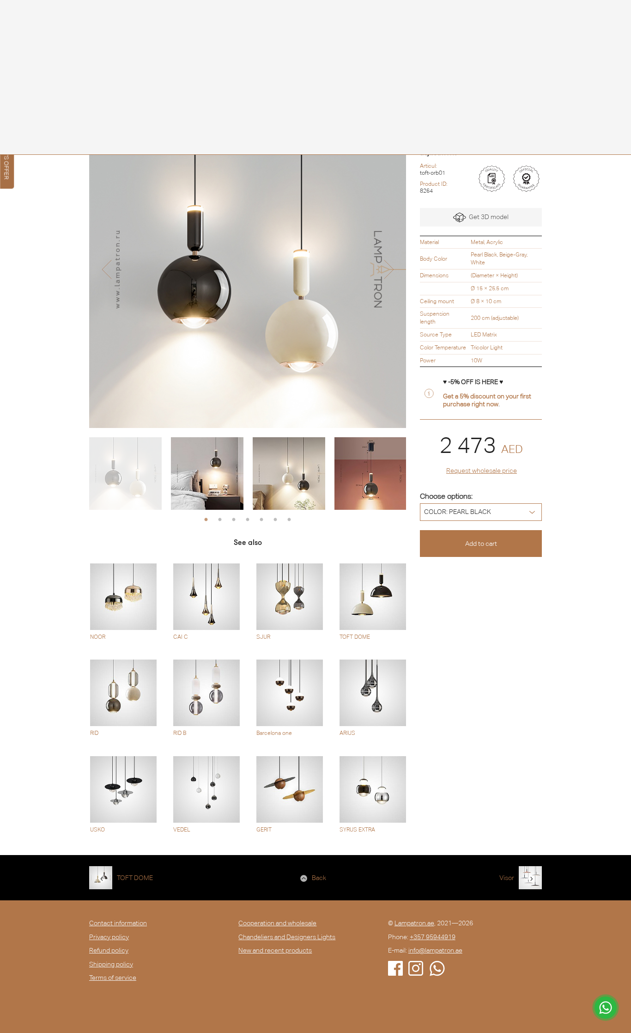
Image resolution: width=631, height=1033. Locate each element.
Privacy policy (109, 937)
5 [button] (261, 520)
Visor (506, 877)
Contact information (118, 923)
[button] (106, 269)
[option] (247, 269)
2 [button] (219, 520)
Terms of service (112, 977)
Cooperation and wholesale (277, 923)
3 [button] (233, 520)
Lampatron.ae (414, 923)
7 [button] (289, 520)
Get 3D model (487, 216)
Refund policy (108, 950)
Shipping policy (111, 964)
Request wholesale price (481, 470)
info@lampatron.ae (435, 950)
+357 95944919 (432, 937)
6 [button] (275, 520)
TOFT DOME (135, 877)
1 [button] (206, 520)
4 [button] (247, 520)
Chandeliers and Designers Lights (286, 937)
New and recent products (275, 950)
